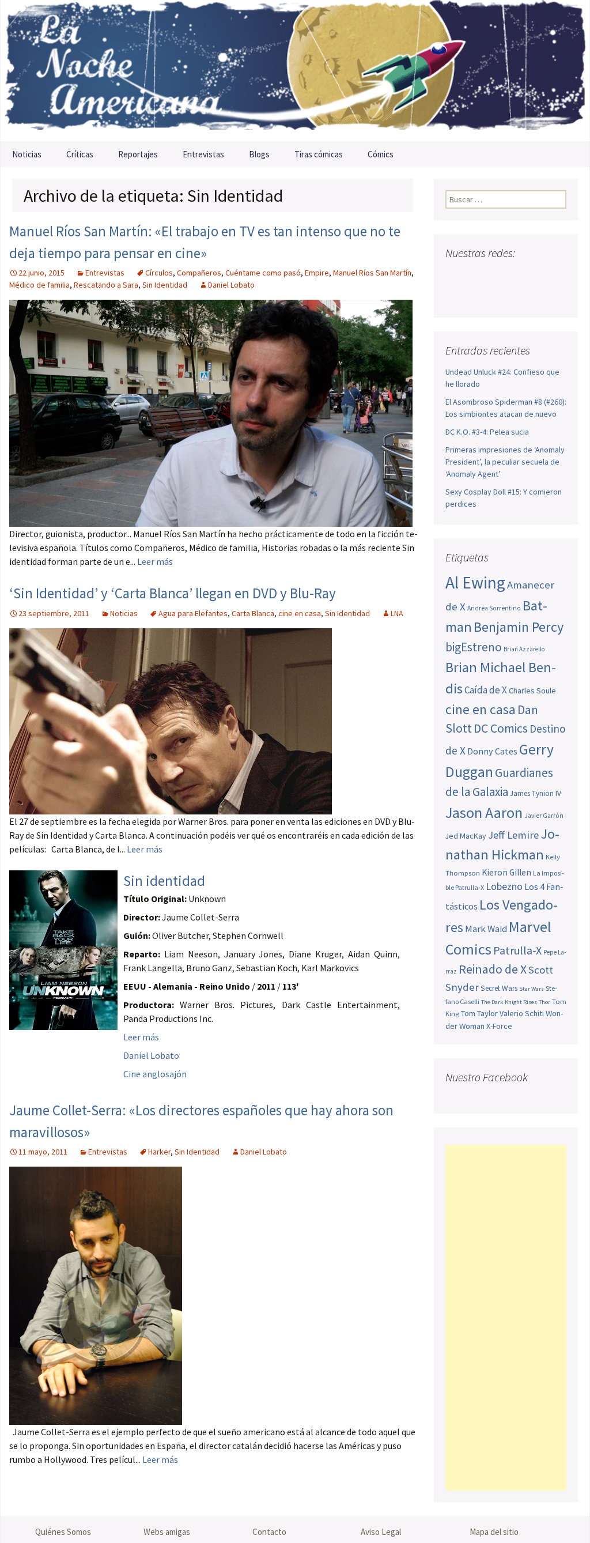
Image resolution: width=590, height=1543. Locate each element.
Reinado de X (493, 969)
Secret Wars (499, 988)
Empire (317, 272)
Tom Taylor (479, 1013)
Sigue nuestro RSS (457, 296)
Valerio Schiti (522, 1013)
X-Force (499, 1026)
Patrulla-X (517, 950)
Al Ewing (475, 582)
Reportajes (138, 154)
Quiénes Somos (63, 1531)
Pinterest (521, 276)
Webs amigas (166, 1531)
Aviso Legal (381, 1531)
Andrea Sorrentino (494, 608)
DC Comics (501, 728)
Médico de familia (39, 285)
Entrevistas (203, 154)
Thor (544, 1002)
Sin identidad (164, 881)
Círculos (159, 272)
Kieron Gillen (506, 872)
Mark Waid (486, 929)
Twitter (477, 276)
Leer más (155, 561)
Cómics (381, 154)
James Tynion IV (535, 793)
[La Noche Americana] (295, 70)
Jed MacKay (465, 836)
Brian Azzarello (524, 649)
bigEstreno (473, 647)
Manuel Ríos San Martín (372, 272)
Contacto (269, 1531)
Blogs (259, 154)
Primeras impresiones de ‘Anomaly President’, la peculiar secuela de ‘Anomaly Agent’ (505, 461)
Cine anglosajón (155, 1074)
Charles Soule (532, 690)
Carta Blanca (253, 613)
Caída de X (485, 690)
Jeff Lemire (513, 835)
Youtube (499, 276)
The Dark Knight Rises (509, 1002)
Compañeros (199, 272)
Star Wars (531, 989)
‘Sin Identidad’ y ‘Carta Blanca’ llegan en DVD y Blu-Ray (172, 593)
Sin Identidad (164, 285)
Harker (159, 1151)
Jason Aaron (484, 812)
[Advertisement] (505, 1318)
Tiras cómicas (318, 154)
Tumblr (543, 276)
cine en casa (299, 613)
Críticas (79, 154)
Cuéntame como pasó (263, 272)
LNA (397, 613)
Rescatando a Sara (106, 285)
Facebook (455, 276)
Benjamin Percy (518, 627)
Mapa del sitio (494, 1531)
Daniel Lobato (231, 285)
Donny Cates (492, 751)
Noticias (26, 154)
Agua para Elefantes (193, 613)
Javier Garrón (543, 816)
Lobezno (504, 886)
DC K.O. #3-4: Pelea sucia (487, 432)
